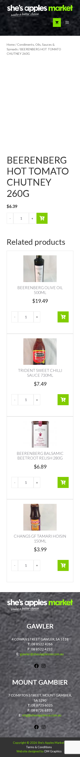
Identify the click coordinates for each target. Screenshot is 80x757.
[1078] (42, 218)
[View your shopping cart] (57, 22)
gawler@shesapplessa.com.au (42, 654)
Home (11, 44)
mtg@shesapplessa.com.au (41, 715)
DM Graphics (53, 751)
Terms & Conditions (39, 747)
